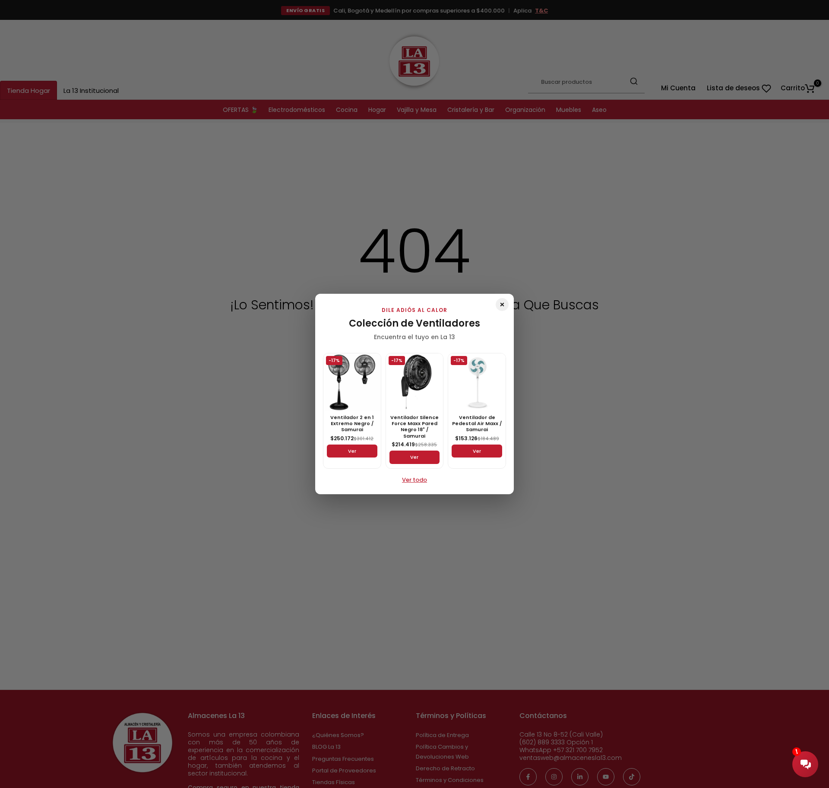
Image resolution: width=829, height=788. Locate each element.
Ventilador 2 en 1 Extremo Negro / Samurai (352, 423)
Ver (352, 451)
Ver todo (414, 480)
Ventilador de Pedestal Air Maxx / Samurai (477, 423)
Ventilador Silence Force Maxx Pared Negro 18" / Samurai (414, 426)
